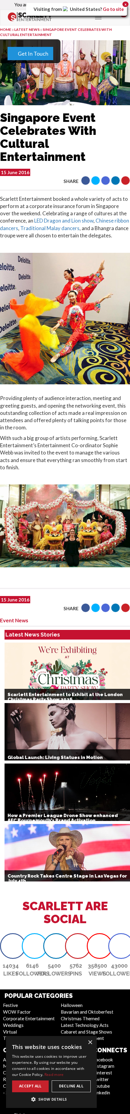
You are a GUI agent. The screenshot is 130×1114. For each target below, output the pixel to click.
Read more (54, 1074)
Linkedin (101, 1092)
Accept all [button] (30, 1086)
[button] (85, 180)
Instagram (103, 1066)
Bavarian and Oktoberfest (87, 1012)
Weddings (13, 1025)
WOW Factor (17, 1012)
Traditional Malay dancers (50, 228)
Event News (14, 620)
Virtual (10, 1031)
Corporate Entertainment (29, 1018)
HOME (5, 29)
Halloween (72, 1005)
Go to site (113, 9)
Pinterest (102, 1072)
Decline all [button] (71, 1086)
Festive (10, 1005)
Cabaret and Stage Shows (86, 1031)
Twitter (101, 1079)
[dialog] (51, 1072)
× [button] (90, 1042)
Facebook (103, 1059)
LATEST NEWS (27, 29)
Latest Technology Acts (85, 1025)
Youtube (101, 1086)
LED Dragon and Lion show (63, 220)
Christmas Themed (80, 1018)
